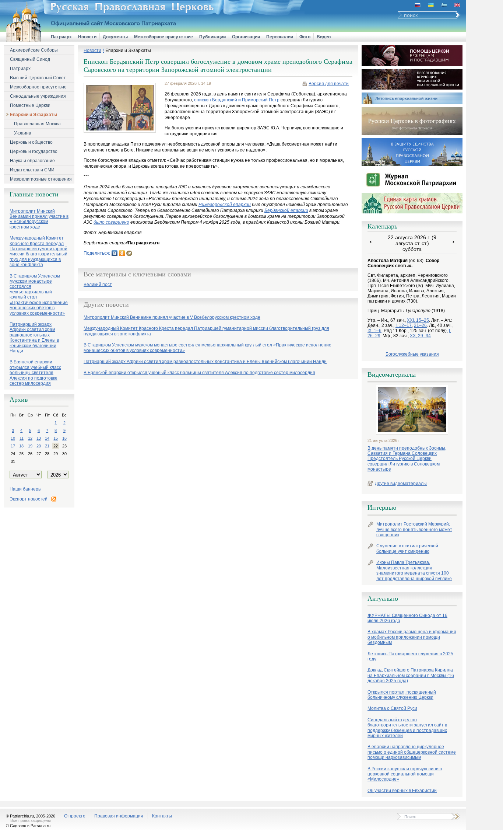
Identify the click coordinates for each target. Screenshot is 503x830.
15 (55, 438)
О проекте (74, 816)
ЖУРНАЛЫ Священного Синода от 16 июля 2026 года (407, 618)
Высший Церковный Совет (38, 77)
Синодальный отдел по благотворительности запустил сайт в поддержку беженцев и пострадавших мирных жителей (407, 727)
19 (30, 446)
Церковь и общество (31, 142)
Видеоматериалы (391, 374)
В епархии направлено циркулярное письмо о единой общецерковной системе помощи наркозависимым (411, 752)
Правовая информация (118, 816)
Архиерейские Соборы (34, 50)
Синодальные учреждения (38, 96)
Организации (246, 36)
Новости (87, 36)
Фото (304, 36)
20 (38, 446)
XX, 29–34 (420, 335)
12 (30, 438)
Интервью (381, 507)
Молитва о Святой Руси (392, 708)
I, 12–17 (403, 325)
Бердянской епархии (286, 210)
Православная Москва (37, 123)
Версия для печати (329, 83)
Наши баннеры (26, 489)
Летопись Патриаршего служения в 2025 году (410, 656)
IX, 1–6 (374, 330)
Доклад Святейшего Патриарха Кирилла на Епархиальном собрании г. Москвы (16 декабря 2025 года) (410, 675)
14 (47, 438)
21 (47, 446)
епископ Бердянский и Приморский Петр (236, 99)
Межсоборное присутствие (163, 36)
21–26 (420, 325)
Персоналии (279, 36)
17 (13, 446)
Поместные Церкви (30, 105)
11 (22, 438)
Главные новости (34, 194)
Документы (115, 36)
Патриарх (61, 36)
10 (13, 438)
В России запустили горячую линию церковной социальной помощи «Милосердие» (404, 774)
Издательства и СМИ (32, 169)
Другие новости (106, 304)
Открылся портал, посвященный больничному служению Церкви (401, 695)
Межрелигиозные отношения (41, 179)
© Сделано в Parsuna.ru (28, 825)
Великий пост (98, 284)
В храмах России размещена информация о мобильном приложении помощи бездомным (411, 637)
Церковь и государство (33, 151)
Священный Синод (30, 59)
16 (64, 438)
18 (21, 446)
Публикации (212, 36)
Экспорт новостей (29, 499)
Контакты (162, 816)
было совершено (111, 222)
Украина (22, 133)
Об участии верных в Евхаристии (402, 790)
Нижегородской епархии (224, 204)
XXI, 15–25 (418, 320)
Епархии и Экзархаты (33, 114)
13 (38, 438)
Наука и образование (32, 160)
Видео (324, 36)
